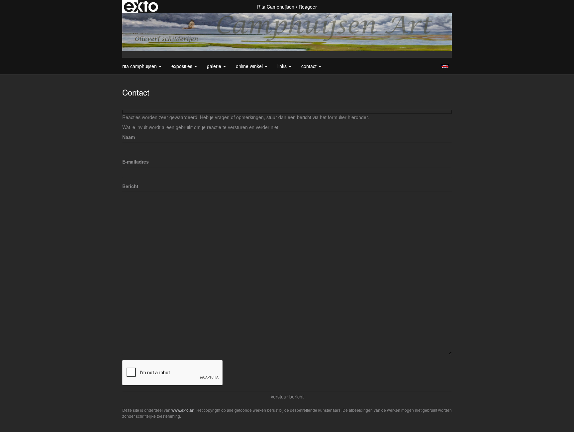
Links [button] (282, 66)
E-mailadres (135, 161)
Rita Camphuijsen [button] (140, 66)
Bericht (130, 186)
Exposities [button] (182, 66)
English (445, 66)
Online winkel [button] (250, 66)
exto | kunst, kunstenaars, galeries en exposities (141, 6)
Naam (128, 137)
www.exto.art (182, 410)
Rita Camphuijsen (275, 6)
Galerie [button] (215, 66)
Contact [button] (309, 66)
